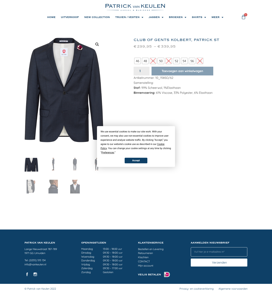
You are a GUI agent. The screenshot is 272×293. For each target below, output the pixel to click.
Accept (136, 160)
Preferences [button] (107, 152)
